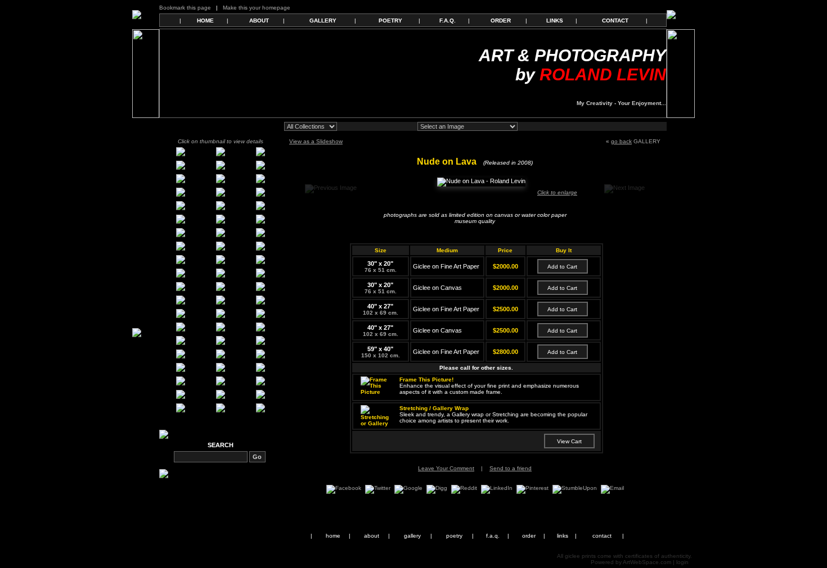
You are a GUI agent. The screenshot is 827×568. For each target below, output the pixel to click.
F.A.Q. (447, 20)
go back (621, 141)
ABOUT (259, 20)
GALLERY (322, 20)
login (682, 562)
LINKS (554, 20)
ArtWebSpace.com (647, 562)
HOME (205, 20)
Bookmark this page (185, 7)
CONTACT (615, 20)
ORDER (501, 20)
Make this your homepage (256, 7)
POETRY (390, 20)
